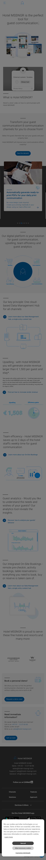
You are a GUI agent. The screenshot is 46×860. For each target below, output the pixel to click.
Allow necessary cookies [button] (23, 848)
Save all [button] (23, 843)
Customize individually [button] (23, 853)
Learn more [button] (8, 837)
